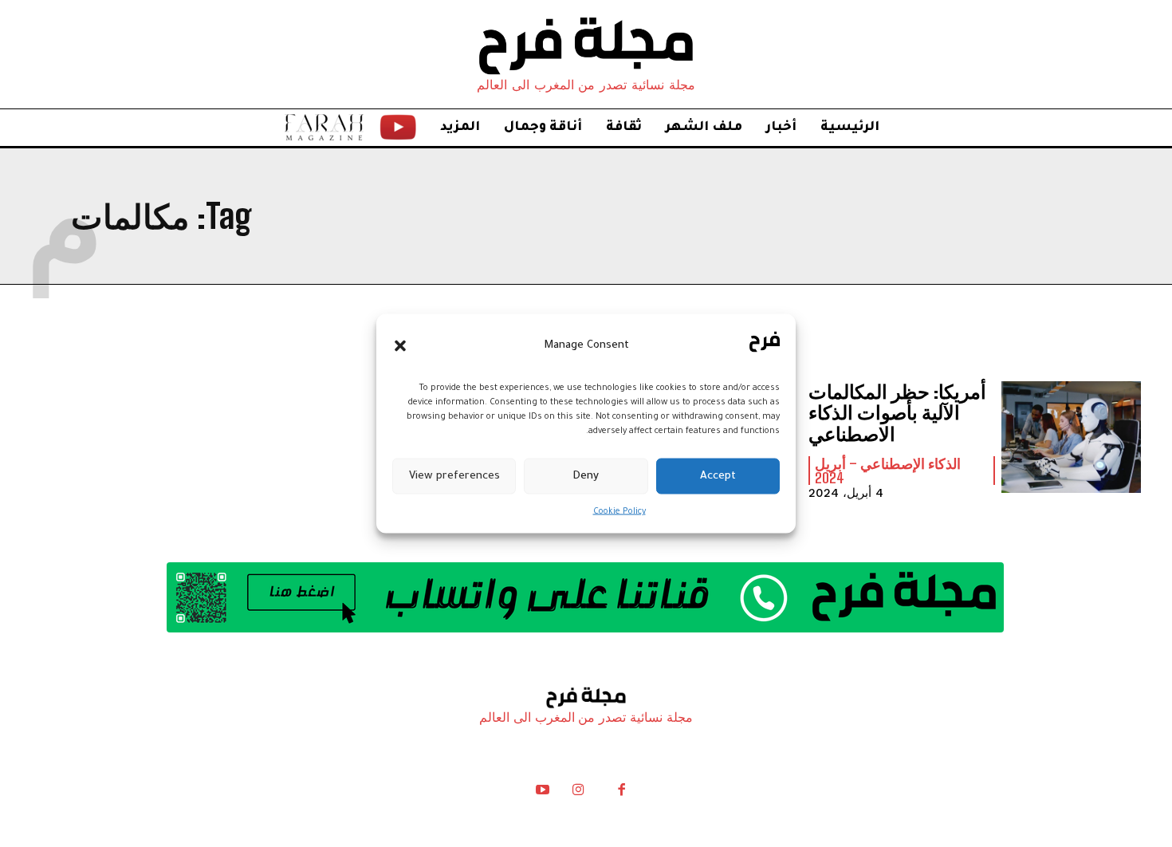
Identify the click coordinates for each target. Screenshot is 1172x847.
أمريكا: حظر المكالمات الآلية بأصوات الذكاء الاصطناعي (897, 412)
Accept (718, 476)
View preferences (454, 476)
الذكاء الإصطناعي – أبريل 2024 (888, 470)
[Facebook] (621, 793)
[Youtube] (542, 793)
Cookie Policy (619, 512)
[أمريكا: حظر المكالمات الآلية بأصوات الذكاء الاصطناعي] (1071, 437)
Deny (585, 476)
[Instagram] (578, 793)
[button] (400, 345)
